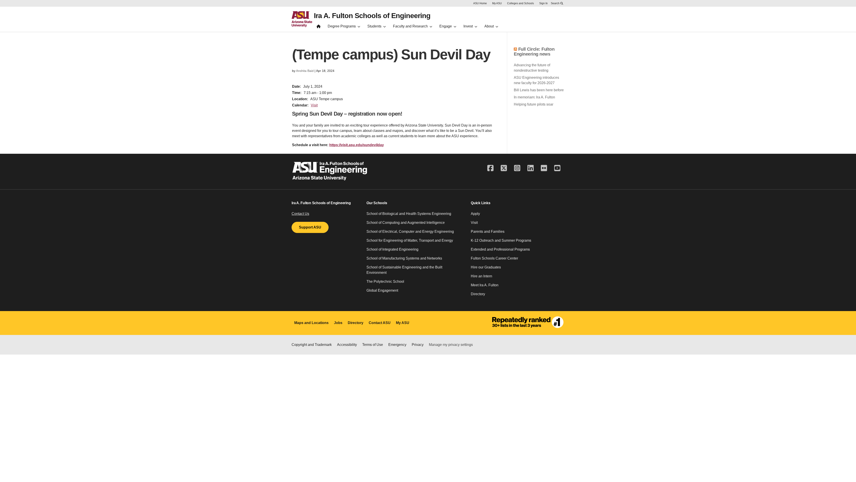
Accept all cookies (585, 471)
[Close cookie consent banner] (847, 469)
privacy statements (341, 474)
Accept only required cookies (636, 471)
